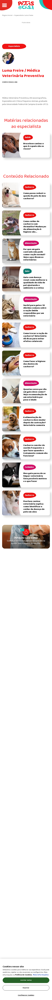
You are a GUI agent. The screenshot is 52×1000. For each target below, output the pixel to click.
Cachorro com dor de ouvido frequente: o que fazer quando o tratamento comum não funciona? (35, 451)
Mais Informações (41, 975)
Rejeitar (26, 987)
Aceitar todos (26, 980)
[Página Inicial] (26, 5)
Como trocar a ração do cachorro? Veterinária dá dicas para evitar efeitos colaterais (35, 337)
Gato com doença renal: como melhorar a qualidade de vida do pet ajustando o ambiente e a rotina (35, 283)
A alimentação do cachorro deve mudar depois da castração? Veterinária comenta (34, 421)
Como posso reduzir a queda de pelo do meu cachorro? (34, 196)
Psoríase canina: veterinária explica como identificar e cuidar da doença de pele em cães (34, 507)
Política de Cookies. (23, 975)
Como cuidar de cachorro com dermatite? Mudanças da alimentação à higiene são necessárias (34, 228)
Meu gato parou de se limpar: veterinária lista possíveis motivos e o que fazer (35, 477)
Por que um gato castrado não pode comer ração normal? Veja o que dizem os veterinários (34, 255)
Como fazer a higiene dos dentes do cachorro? (34, 364)
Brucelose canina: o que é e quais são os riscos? (33, 146)
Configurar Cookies (26, 995)
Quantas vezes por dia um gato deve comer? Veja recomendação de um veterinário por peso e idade (35, 395)
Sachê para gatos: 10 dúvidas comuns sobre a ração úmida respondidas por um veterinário (34, 311)
